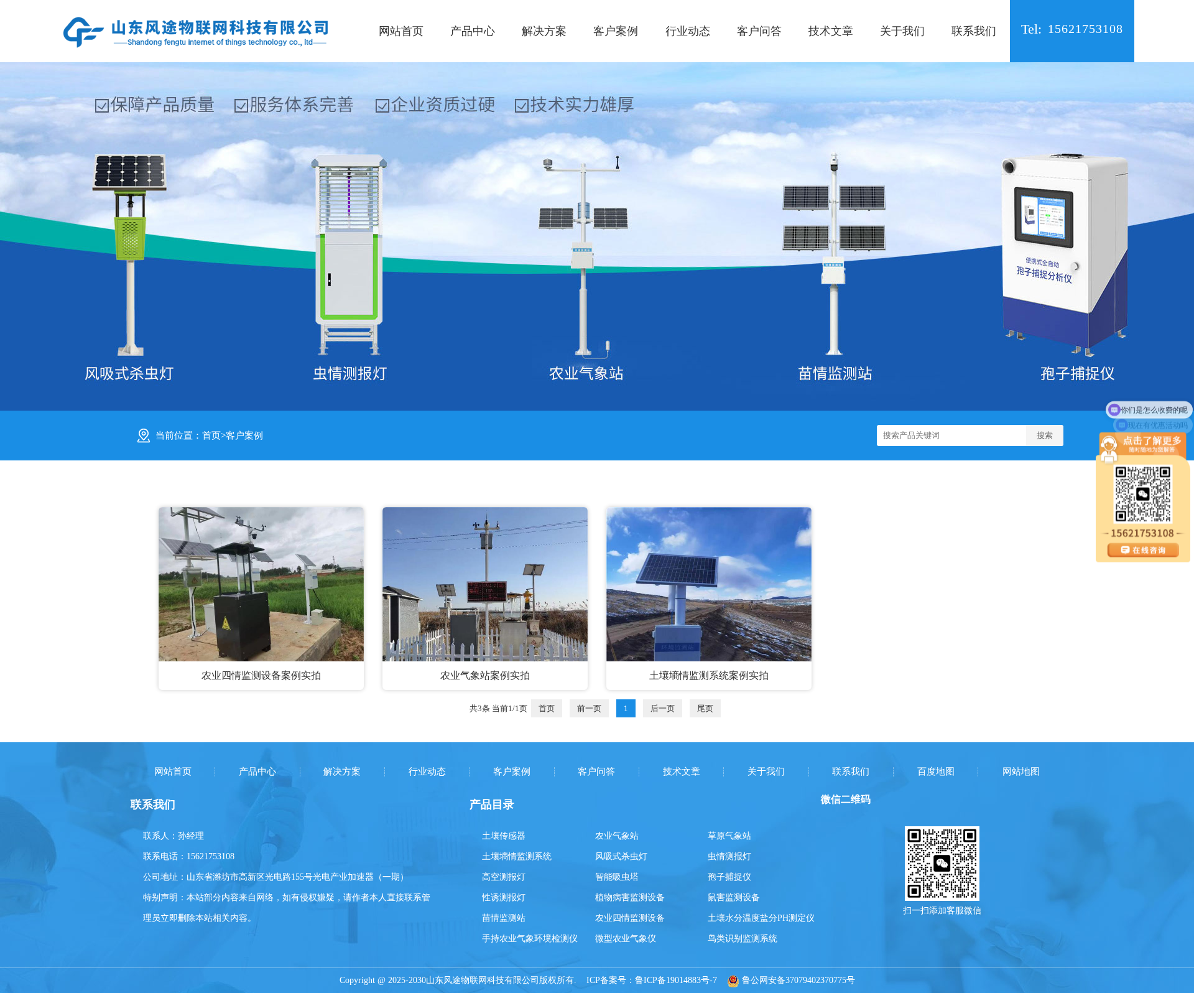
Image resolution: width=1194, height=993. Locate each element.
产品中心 (472, 31)
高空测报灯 (503, 877)
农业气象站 (617, 836)
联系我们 (973, 31)
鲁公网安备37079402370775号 (797, 980)
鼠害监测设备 (734, 897)
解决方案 (544, 31)
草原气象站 (729, 836)
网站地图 (1021, 771)
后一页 (662, 708)
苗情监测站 (503, 918)
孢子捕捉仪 (729, 877)
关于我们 (902, 31)
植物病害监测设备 (630, 897)
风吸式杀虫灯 (621, 856)
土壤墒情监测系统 (517, 856)
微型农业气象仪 (625, 938)
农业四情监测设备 (630, 918)
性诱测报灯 (503, 897)
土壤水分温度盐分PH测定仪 (761, 918)
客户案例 (615, 31)
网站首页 (401, 31)
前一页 (589, 708)
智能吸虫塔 (617, 877)
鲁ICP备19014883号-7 (676, 980)
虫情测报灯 (729, 856)
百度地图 (936, 771)
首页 (211, 436)
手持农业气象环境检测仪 (530, 938)
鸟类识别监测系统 (742, 938)
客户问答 (759, 31)
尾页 (705, 708)
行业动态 (687, 31)
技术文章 (830, 31)
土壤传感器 (503, 836)
